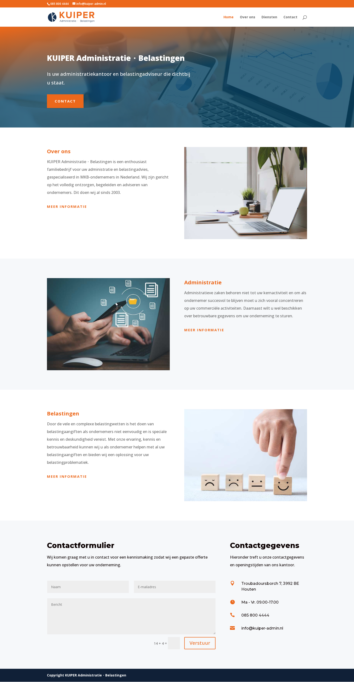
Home (228, 17)
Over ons (247, 17)
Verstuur (200, 643)
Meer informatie (67, 206)
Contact (290, 17)
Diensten (269, 17)
